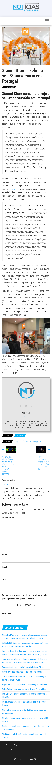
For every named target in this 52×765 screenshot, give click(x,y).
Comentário (8, 517)
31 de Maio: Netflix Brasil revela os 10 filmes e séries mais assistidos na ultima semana (8, 465)
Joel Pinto (6, 484)
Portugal (17, 441)
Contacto (9, 749)
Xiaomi (14, 189)
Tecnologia (20, 435)
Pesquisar (6, 613)
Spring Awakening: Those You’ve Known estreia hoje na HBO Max (44, 463)
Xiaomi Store (35, 441)
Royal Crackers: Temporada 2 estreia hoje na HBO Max (25, 684)
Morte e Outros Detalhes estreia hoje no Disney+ (22, 672)
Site (4, 579)
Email (4, 567)
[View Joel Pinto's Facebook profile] (20, 406)
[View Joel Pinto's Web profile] (26, 406)
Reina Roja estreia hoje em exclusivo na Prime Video (24, 689)
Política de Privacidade (14, 745)
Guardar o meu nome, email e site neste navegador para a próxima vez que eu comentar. (25, 597)
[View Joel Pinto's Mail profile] (32, 406)
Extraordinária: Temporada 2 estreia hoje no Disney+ (24, 667)
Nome (4, 554)
